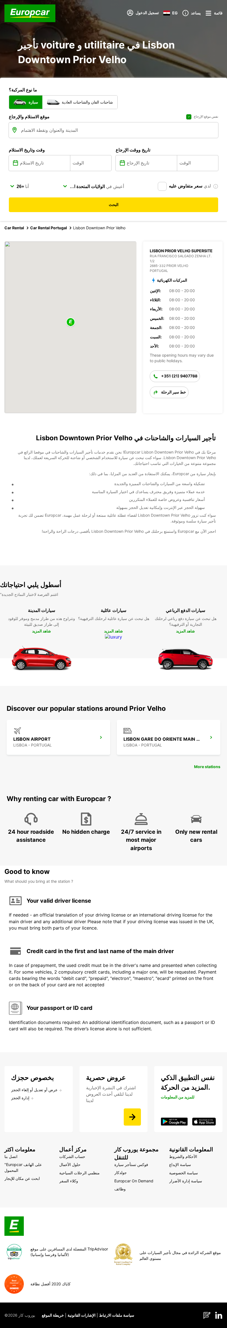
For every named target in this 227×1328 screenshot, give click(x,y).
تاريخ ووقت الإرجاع (133, 150)
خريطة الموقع (53, 1315)
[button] (70, 322)
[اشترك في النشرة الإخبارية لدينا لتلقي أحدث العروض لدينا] (132, 1117)
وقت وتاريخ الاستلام (27, 150)
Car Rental (14, 227)
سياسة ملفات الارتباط (116, 1315)
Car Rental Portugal (48, 227)
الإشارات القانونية (82, 1315)
